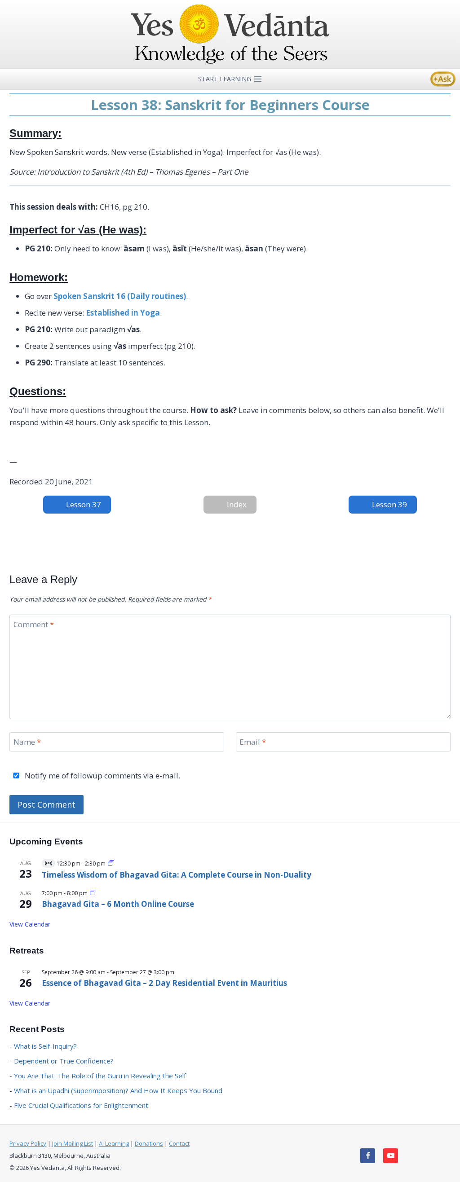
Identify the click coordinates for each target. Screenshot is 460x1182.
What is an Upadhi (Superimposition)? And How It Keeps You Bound (118, 1090)
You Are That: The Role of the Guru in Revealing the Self (100, 1075)
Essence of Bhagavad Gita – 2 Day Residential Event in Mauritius (164, 983)
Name (27, 742)
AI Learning (114, 1143)
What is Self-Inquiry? (45, 1045)
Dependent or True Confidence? (64, 1060)
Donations (149, 1143)
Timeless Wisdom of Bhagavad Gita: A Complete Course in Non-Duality (176, 875)
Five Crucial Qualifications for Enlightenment (81, 1105)
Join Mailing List (72, 1143)
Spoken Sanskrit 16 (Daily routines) (119, 296)
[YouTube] (390, 1155)
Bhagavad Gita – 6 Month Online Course (118, 904)
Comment (33, 624)
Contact (179, 1143)
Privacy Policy (27, 1143)
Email (252, 742)
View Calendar (29, 924)
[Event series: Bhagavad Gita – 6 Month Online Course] (93, 893)
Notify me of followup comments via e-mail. (101, 776)
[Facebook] (367, 1155)
